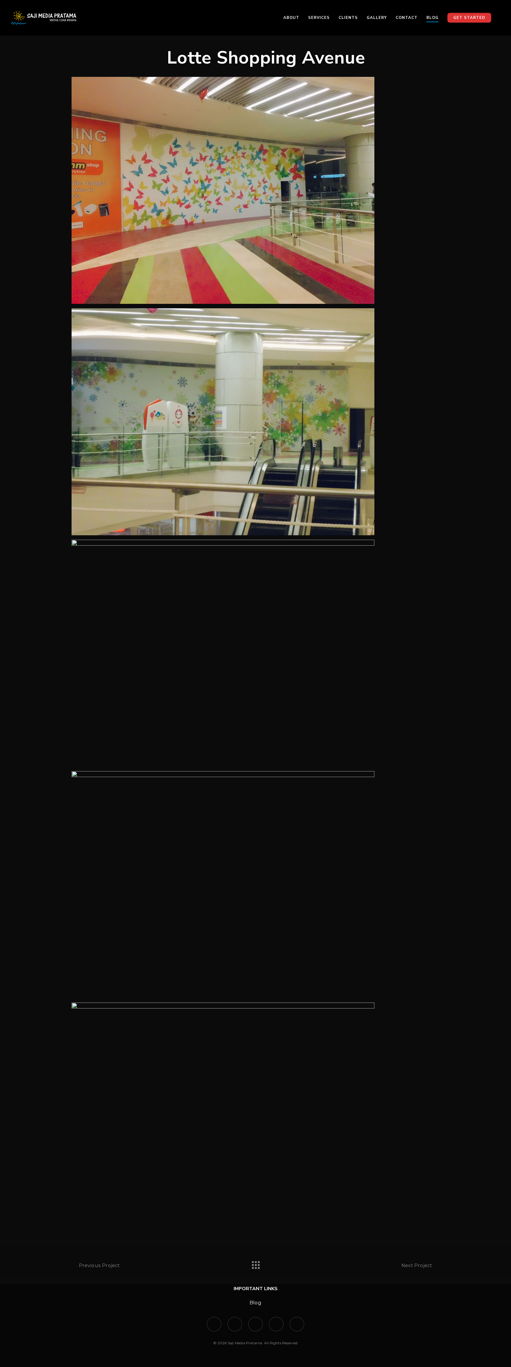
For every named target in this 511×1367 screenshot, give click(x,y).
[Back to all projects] (255, 1263)
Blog (255, 1303)
